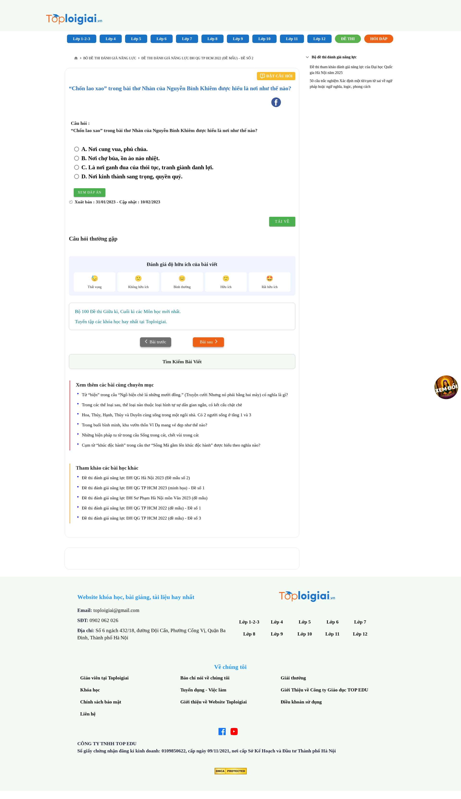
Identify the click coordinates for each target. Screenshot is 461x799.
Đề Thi (348, 38)
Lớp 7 (187, 38)
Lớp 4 (111, 38)
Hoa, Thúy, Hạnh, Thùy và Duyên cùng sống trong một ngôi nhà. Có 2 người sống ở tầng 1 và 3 (166, 414)
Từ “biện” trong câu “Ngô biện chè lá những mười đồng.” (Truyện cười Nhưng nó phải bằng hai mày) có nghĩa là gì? (185, 394)
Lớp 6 (162, 38)
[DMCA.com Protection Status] (230, 772)
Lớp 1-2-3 (81, 38)
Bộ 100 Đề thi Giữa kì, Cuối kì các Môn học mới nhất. (128, 311)
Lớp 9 (238, 38)
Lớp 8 (212, 38)
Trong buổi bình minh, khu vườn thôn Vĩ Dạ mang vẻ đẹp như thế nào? (144, 425)
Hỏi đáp (378, 38)
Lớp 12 (319, 38)
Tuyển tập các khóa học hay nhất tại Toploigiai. (121, 321)
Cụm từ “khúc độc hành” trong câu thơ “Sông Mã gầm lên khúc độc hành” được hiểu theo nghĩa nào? (171, 445)
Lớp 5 (136, 38)
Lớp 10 (264, 38)
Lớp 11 (292, 38)
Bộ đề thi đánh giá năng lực (334, 57)
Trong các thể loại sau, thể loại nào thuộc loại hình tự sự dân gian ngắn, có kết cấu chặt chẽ (162, 404)
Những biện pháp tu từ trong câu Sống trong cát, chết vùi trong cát (140, 435)
